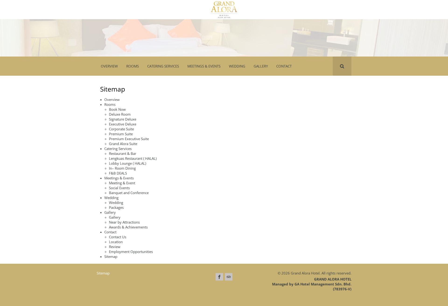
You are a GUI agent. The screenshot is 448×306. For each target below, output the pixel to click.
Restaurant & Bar (122, 153)
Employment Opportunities (131, 251)
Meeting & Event (122, 183)
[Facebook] (219, 277)
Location (116, 241)
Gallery (114, 217)
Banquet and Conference (129, 192)
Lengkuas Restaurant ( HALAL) (133, 158)
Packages (116, 207)
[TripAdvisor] (228, 277)
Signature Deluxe (122, 119)
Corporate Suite (121, 129)
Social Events (119, 187)
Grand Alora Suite (123, 143)
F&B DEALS (118, 173)
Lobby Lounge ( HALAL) (127, 163)
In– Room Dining (122, 168)
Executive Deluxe (122, 124)
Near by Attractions (124, 222)
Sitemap (110, 256)
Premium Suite (121, 134)
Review (114, 246)
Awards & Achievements (128, 227)
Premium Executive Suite (129, 138)
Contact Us (117, 237)
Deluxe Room (120, 114)
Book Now (117, 109)
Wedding (116, 202)
